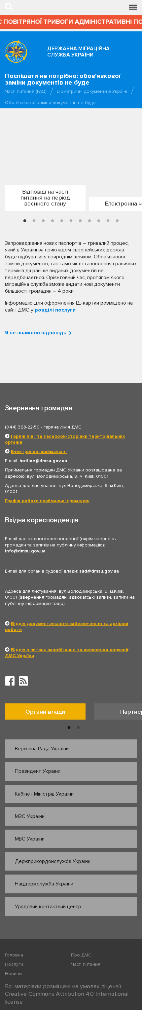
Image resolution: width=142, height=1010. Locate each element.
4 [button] (52, 221)
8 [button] (89, 221)
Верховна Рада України (42, 748)
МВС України (30, 839)
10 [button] (108, 221)
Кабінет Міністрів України (44, 794)
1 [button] (24, 221)
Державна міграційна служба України (78, 51)
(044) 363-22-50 (22, 427)
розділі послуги (55, 310)
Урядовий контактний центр (48, 906)
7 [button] (80, 221)
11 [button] (117, 221)
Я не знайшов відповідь (35, 332)
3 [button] (43, 221)
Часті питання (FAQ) (26, 91)
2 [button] (34, 221)
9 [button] (98, 221)
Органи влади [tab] (45, 711)
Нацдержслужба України (44, 883)
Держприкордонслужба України (52, 861)
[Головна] (16, 51)
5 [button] (61, 221)
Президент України (37, 771)
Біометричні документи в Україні (92, 91)
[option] (44, 200)
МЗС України (30, 816)
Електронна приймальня (39, 451)
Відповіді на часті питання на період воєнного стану (45, 197)
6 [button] (71, 221)
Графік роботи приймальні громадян (47, 501)
